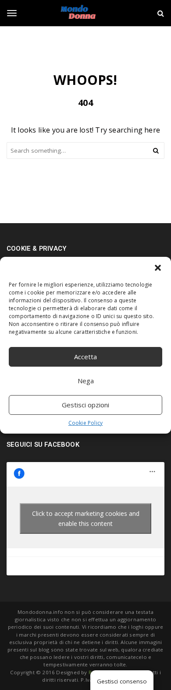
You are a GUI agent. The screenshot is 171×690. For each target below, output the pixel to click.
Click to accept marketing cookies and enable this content (85, 518)
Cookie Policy (85, 423)
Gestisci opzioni (85, 404)
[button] (157, 267)
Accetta (85, 356)
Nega (86, 380)
